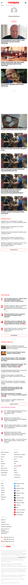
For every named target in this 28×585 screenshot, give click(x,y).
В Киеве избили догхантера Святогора (14, 129)
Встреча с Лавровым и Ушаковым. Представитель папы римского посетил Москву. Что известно (17, 347)
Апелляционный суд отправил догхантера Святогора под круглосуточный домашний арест (12, 191)
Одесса (2, 487)
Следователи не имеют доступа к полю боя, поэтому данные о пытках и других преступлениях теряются (13, 244)
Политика (3, 454)
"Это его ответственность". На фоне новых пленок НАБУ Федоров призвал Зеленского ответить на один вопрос (15, 300)
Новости (3, 449)
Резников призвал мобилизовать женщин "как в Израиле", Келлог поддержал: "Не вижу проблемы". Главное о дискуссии (13, 365)
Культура (3, 463)
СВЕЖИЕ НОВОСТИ (7, 342)
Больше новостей (14, 404)
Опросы (16, 472)
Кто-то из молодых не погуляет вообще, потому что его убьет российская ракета (14, 222)
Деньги (2, 456)
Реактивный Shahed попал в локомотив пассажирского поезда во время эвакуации (14, 315)
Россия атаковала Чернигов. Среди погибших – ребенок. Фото (16, 352)
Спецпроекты (17, 477)
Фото (15, 468)
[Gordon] (13, 3)
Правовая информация (6, 526)
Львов (2, 485)
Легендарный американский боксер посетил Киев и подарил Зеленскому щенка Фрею (14, 371)
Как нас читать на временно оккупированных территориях (5, 531)
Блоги (15, 459)
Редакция (3, 522)
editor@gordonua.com (8, 541)
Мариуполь (3, 497)
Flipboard (18, 505)
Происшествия (4, 470)
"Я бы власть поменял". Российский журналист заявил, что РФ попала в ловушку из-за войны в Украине (13, 382)
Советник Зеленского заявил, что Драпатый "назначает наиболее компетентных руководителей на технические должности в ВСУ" (15, 307)
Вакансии (3, 519)
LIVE (15, 463)
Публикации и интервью (19, 454)
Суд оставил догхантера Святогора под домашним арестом (12, 169)
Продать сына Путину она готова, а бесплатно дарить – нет (12, 227)
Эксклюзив (16, 465)
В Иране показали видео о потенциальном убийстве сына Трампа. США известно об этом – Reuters (13, 376)
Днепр (2, 494)
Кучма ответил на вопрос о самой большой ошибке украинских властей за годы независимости (15, 330)
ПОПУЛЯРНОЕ (5, 295)
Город (2, 480)
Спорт (2, 461)
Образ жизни (4, 468)
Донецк (3, 490)
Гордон (2, 5)
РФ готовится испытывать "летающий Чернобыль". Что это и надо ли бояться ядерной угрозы (14, 395)
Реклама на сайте (5, 524)
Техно (2, 465)
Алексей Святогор (10, 5)
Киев (2, 483)
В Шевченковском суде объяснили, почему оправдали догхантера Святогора (12, 63)
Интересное (4, 474)
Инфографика (4, 472)
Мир (2, 459)
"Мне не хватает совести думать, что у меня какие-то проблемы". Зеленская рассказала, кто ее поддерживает (15, 426)
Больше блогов (13, 249)
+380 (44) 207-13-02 (8, 539)
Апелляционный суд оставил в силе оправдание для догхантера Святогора (13, 41)
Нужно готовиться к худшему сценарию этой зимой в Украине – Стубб (12, 400)
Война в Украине (5, 452)
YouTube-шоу (17, 474)
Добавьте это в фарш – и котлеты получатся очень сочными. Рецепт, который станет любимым (15, 441)
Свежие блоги (6, 218)
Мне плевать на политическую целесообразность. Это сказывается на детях (13, 238)
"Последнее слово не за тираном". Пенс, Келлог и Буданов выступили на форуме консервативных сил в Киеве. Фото (15, 322)
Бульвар (16, 461)
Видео (15, 470)
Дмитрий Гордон (20, 483)
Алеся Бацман (19, 500)
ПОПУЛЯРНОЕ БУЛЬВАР (8, 407)
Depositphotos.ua (21, 557)
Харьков (3, 492)
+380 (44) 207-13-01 (8, 537)
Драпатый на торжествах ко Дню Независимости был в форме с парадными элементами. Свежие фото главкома (15, 433)
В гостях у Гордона (18, 456)
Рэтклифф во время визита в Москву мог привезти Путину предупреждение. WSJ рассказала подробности (12, 389)
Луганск (3, 499)
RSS (17, 507)
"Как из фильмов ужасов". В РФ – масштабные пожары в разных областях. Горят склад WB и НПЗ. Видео (13, 359)
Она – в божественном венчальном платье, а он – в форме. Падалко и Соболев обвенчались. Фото (15, 412)
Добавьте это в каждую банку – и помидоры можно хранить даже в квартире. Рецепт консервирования (15, 419)
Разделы (16, 449)
